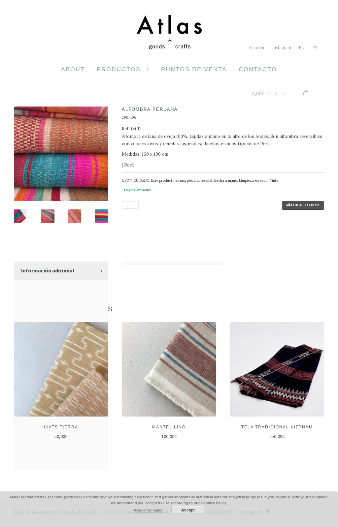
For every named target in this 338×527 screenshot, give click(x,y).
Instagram (282, 47)
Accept (188, 510)
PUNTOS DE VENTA (194, 69)
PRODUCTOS (119, 69)
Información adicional (47, 270)
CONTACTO (258, 69)
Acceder (256, 47)
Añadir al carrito (303, 205)
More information (149, 510)
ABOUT (73, 69)
